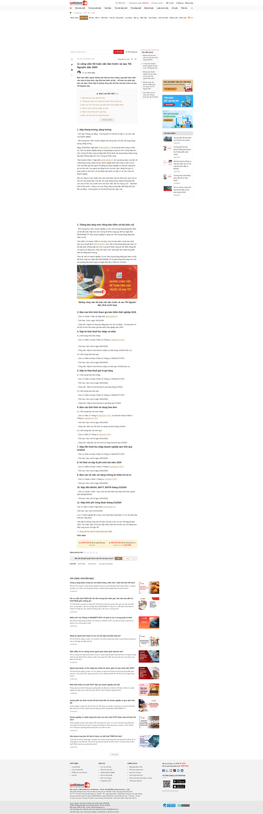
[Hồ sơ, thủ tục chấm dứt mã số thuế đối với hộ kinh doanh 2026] (168, 188)
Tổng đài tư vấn (106, 781)
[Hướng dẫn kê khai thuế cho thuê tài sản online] (168, 139)
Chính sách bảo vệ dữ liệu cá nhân (140, 778)
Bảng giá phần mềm (135, 767)
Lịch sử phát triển (77, 769)
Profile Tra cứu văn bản (79, 772)
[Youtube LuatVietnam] (171, 770)
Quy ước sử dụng (135, 772)
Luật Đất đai (101, 812)
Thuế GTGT (92, 564)
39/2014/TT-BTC (105, 416)
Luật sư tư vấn (162, 8)
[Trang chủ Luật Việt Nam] (79, 3)
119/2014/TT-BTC (91, 418)
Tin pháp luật (136, 8)
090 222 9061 (116, 543)
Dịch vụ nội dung (106, 778)
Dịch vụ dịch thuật (106, 775)
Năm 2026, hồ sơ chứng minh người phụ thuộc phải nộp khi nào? (96, 652)
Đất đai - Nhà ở (94, 18)
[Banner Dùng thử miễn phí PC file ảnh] (177, 91)
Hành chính (74, 18)
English (171, 3)
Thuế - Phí (83, 18)
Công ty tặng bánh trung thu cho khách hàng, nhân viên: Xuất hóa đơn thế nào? (102, 583)
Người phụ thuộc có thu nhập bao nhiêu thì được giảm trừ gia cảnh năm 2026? (102, 668)
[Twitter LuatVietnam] (178, 770)
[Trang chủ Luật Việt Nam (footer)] (80, 787)
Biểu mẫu (143, 18)
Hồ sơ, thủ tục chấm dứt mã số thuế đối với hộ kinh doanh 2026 (182, 189)
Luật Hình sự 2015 (113, 812)
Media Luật (174, 18)
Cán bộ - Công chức (116, 18)
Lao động (128, 18)
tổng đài (92, 545)
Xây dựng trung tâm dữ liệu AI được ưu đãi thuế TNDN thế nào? (96, 736)
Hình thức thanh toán (136, 769)
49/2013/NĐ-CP (107, 160)
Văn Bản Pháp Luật (76, 812)
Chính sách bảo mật (135, 775)
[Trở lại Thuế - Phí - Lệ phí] (72, 75)
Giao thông (152, 18)
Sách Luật (182, 18)
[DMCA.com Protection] (183, 806)
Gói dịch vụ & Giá (157, 3)
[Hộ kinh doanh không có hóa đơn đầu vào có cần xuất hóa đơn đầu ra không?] (168, 162)
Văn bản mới (80, 8)
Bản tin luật (148, 8)
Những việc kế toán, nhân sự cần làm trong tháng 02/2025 (150, 58)
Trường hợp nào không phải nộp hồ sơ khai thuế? (182, 178)
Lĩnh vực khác (163, 18)
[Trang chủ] (71, 8)
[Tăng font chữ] (135, 59)
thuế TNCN (81, 564)
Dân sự (136, 18)
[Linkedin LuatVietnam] (182, 770)
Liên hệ (74, 775)
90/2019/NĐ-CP (105, 148)
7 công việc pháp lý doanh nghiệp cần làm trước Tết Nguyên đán (150, 66)
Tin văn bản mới (121, 8)
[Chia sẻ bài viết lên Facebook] (72, 59)
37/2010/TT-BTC (110, 479)
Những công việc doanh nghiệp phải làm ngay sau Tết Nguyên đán (149, 85)
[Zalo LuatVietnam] (167, 770)
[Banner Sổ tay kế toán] (177, 128)
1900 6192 (85, 543)
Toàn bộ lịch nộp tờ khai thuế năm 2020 (96, 531)
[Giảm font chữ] (132, 59)
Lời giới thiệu (76, 767)
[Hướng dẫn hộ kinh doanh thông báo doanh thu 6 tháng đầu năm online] (168, 148)
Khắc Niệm (91, 73)
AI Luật (174, 8)
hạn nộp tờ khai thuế (105, 564)
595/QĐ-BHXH (99, 244)
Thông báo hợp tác (135, 781)
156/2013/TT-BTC (118, 340)
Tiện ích (184, 8)
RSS (191, 18)
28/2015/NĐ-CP (112, 316)
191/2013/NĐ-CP (109, 507)
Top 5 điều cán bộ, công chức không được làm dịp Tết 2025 (150, 95)
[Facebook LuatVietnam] (163, 770)
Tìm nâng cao (132, 52)
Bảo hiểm (104, 18)
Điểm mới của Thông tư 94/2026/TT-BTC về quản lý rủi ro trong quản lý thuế (101, 618)
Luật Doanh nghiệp (90, 812)
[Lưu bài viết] (72, 70)
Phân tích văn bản (106, 769)
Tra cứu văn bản (94, 8)
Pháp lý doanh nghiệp (108, 772)
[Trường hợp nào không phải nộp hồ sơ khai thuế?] (168, 176)
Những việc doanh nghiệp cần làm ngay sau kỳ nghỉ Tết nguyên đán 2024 (150, 75)
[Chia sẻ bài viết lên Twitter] (72, 65)
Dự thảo (108, 8)
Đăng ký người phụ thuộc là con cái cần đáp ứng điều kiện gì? (95, 636)
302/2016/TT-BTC (117, 467)
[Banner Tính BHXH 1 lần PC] (177, 107)
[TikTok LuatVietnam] (174, 770)
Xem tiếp (114, 754)
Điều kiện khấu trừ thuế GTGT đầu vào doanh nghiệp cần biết (95, 685)
